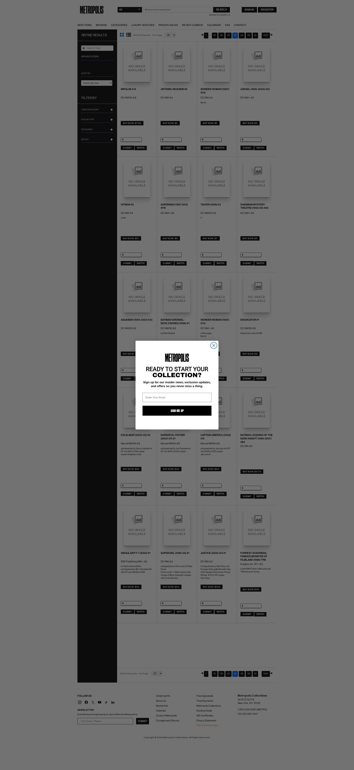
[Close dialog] (214, 345)
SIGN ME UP (177, 410)
